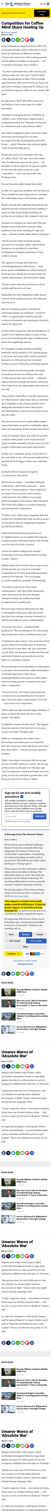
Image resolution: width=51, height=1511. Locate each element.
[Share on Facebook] (3, 40)
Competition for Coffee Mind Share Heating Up (22, 25)
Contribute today (42, 13)
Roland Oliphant (10, 32)
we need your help (19, 896)
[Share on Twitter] (8, 40)
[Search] (45, 4)
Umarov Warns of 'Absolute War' (17, 1054)
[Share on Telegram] (13, 40)
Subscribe (40, 816)
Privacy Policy (25, 821)
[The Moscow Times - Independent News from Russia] (17, 3)
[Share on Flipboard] (27, 40)
